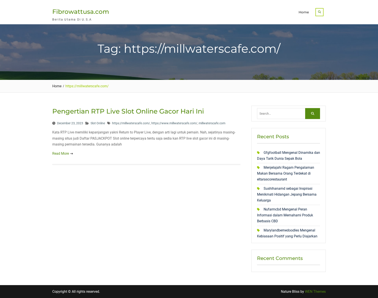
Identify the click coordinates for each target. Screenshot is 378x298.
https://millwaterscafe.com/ (131, 123)
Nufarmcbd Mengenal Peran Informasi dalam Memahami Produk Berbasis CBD (285, 215)
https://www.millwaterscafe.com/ (174, 123)
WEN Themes (315, 291)
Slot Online (98, 123)
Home (304, 12)
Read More (60, 153)
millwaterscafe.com (212, 123)
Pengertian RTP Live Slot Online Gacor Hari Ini (128, 111)
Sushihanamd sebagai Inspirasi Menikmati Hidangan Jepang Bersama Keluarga (287, 194)
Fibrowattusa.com (80, 11)
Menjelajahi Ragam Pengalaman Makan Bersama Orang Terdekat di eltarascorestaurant (285, 173)
